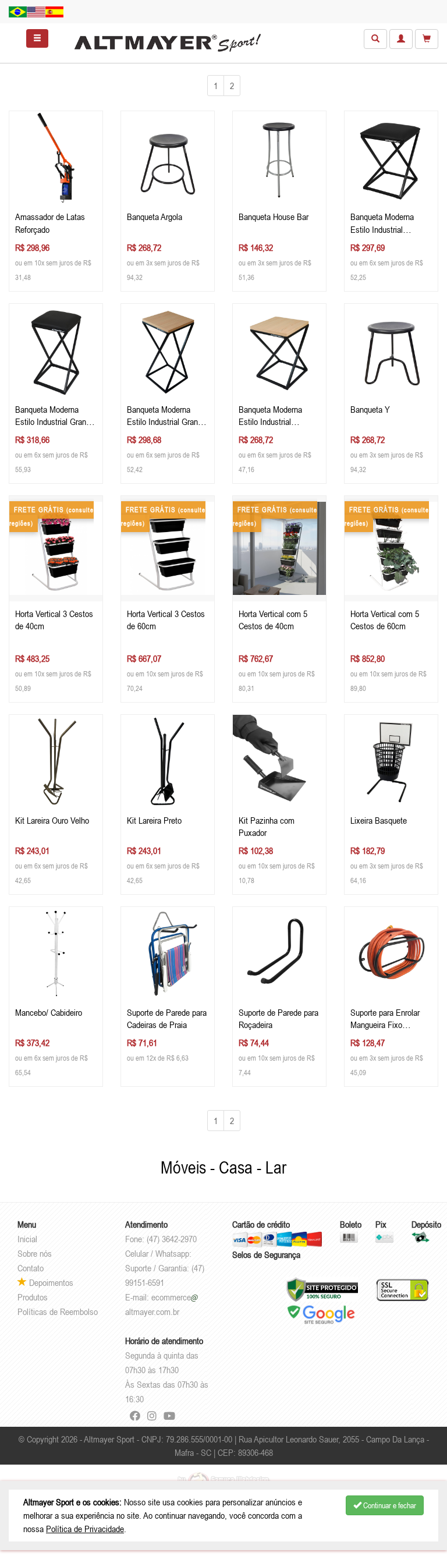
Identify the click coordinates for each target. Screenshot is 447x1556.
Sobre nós (34, 1253)
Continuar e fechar (388, 1505)
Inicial (27, 1239)
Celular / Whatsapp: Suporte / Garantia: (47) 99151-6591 (164, 1268)
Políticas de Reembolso (57, 1311)
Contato (30, 1268)
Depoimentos (50, 1282)
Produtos (32, 1297)
